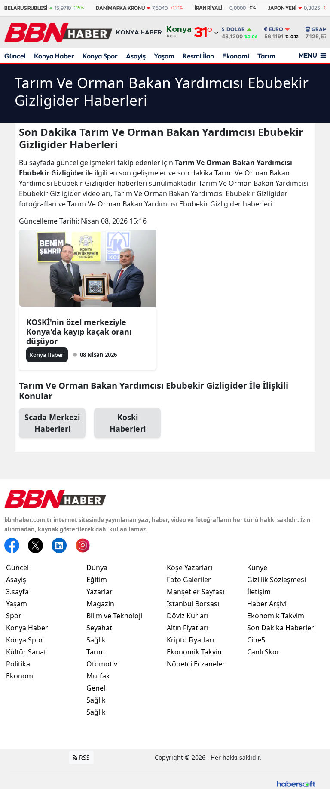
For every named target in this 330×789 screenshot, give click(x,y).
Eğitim (96, 579)
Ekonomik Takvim (195, 652)
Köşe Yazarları (189, 567)
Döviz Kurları (187, 615)
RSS (83, 757)
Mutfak (98, 676)
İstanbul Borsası (193, 603)
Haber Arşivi (267, 603)
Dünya (96, 567)
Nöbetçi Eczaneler (196, 664)
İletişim (259, 591)
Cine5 (256, 640)
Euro (276, 29)
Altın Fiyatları (187, 627)
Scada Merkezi (52, 423)
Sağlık (96, 640)
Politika (18, 664)
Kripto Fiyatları (190, 640)
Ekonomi (235, 56)
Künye (257, 567)
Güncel (15, 56)
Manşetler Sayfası (195, 591)
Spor (13, 615)
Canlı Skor (263, 652)
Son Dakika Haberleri (281, 627)
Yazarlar (99, 591)
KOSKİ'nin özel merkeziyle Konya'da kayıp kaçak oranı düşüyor (78, 331)
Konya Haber (54, 56)
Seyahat (99, 627)
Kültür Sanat (26, 652)
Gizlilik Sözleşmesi (276, 579)
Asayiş (136, 56)
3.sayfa (17, 591)
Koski (128, 423)
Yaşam (164, 56)
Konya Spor (100, 56)
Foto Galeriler (189, 579)
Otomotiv (101, 664)
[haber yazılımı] (296, 782)
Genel (95, 688)
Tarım (266, 56)
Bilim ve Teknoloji (114, 615)
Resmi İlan (198, 56)
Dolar (235, 29)
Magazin (100, 603)
